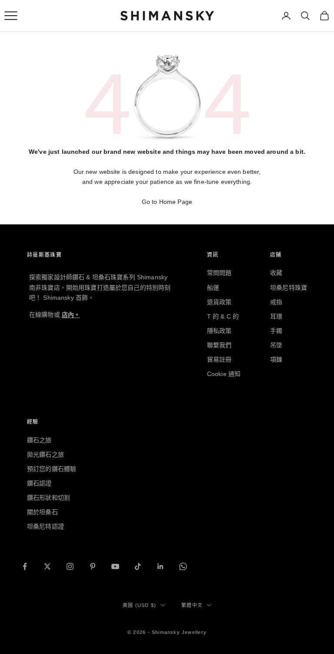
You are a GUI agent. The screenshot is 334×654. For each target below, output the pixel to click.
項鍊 (276, 359)
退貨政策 (219, 301)
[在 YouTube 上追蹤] (115, 566)
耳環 (276, 316)
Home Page (175, 201)
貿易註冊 (219, 359)
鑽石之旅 (39, 440)
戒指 (276, 301)
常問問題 (219, 272)
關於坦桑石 (42, 511)
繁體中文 (192, 605)
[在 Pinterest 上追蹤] (92, 566)
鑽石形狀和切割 (48, 497)
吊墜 (276, 345)
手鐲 (276, 330)
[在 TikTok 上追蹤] (138, 566)
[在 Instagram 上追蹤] (70, 566)
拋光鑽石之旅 (45, 454)
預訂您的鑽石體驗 (51, 468)
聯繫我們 (219, 345)
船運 (213, 287)
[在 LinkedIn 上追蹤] (160, 566)
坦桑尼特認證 (45, 526)
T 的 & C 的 (223, 316)
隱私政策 (219, 330)
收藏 (276, 272)
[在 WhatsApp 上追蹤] (183, 566)
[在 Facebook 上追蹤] (24, 566)
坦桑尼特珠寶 (288, 287)
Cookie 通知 (223, 373)
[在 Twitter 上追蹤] (47, 566)
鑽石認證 (39, 483)
